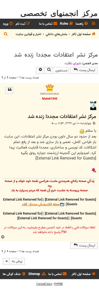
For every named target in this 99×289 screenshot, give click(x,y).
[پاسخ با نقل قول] (9, 90)
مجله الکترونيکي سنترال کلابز (40, 204)
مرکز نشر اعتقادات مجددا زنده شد (56, 55)
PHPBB (58, 284)
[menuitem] (82, 24)
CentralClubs (44, 284)
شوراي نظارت (73, 63)
